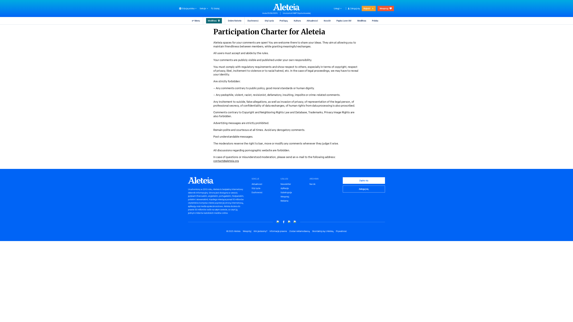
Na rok (312, 184)
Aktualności (312, 20)
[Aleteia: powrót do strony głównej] (286, 6)
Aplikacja (285, 188)
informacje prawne (278, 231)
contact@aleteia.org (226, 161)
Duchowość (253, 20)
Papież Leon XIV (343, 20)
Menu (197, 20)
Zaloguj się (355, 8)
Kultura (297, 20)
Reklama (284, 200)
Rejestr (366, 8)
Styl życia (269, 20)
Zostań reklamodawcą (299, 231)
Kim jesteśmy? (260, 231)
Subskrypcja (286, 192)
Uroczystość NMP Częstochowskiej (297, 13)
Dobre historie (234, 20)
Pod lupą (284, 20)
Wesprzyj (384, 8)
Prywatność (341, 231)
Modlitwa (212, 20)
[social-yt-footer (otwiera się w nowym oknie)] (278, 221)
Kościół (327, 20)
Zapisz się (363, 180)
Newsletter (286, 184)
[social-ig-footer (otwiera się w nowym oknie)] (295, 221)
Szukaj (216, 8)
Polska (375, 20)
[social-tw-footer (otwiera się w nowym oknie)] (289, 221)
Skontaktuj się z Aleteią (323, 231)
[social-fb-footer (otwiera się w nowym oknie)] (283, 221)
